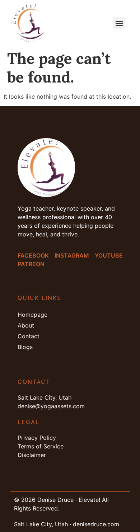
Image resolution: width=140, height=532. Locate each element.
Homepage (32, 314)
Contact (28, 336)
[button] (119, 23)
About (26, 325)
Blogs (25, 346)
